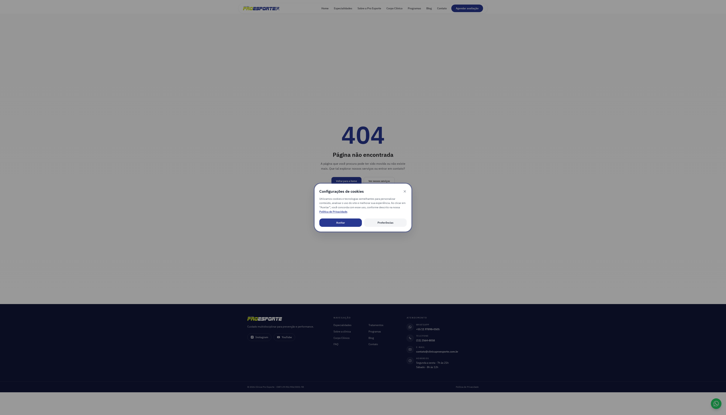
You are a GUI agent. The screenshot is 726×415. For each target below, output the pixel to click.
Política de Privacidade (333, 211)
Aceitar (340, 222)
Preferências (385, 222)
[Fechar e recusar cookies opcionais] (405, 191)
